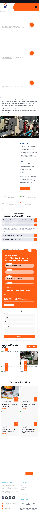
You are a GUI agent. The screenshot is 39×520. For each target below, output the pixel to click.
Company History (24, 489)
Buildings (4, 402)
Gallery (22, 492)
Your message (6, 326)
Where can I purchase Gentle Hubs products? (12, 235)
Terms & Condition (24, 494)
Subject (5, 321)
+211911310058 (9, 299)
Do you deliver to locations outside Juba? (12, 239)
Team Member (24, 485)
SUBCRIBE (28, 473)
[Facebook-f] (3, 497)
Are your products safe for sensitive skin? (12, 225)
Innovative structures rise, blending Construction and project (28, 431)
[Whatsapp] (13, 497)
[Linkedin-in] (10, 497)
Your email (6, 317)
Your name (6, 313)
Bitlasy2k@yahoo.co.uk (7, 401)
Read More (4, 408)
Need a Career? (24, 491)
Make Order (19, 336)
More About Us (24, 188)
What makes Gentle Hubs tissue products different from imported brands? (17, 220)
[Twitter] (6, 497)
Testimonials (23, 487)
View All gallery (31, 346)
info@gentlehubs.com (22, 299)
